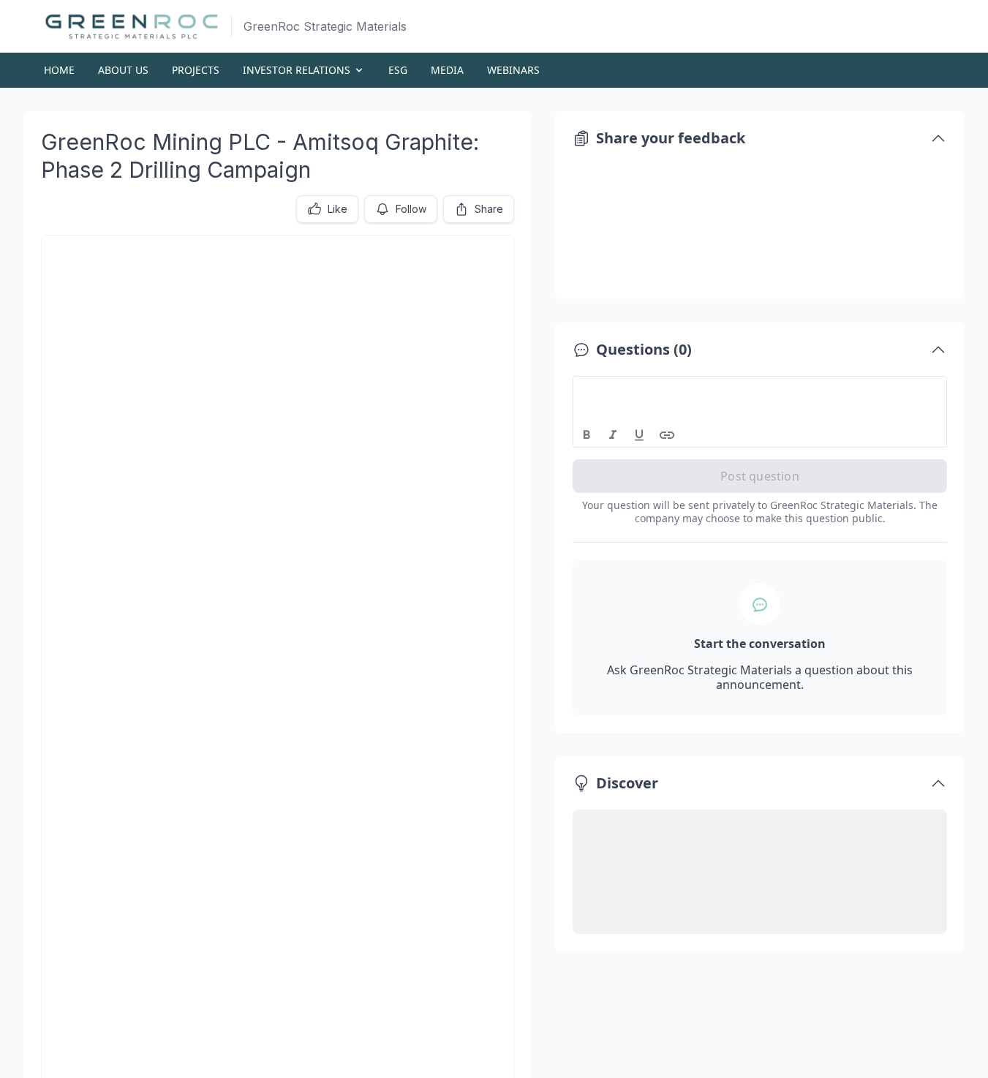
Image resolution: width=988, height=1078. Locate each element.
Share (489, 209)
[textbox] (760, 389)
